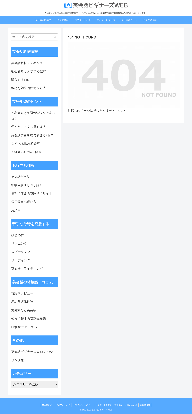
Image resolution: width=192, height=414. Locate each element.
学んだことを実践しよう (28, 127)
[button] (55, 36)
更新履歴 (118, 405)
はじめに (17, 235)
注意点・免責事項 (103, 405)
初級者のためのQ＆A (26, 152)
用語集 (16, 210)
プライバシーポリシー (83, 405)
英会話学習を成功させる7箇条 (32, 135)
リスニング (19, 243)
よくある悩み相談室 (25, 143)
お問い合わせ (131, 405)
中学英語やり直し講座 (27, 185)
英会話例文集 (20, 177)
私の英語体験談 (22, 302)
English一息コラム (24, 327)
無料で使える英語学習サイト (31, 193)
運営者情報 (145, 405)
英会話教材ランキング (27, 63)
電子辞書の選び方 (23, 202)
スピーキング (21, 252)
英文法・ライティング (27, 268)
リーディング (21, 260)
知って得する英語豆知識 (28, 318)
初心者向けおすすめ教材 (28, 71)
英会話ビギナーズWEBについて (34, 351)
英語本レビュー (22, 293)
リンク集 (17, 360)
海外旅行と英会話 (23, 310)
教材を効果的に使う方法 (28, 88)
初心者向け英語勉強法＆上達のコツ (33, 115)
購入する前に (20, 79)
